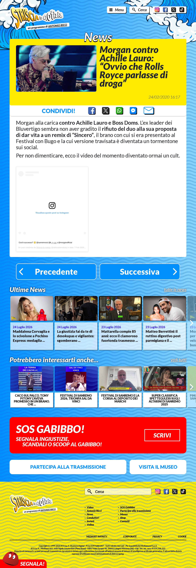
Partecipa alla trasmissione (68, 467)
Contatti (124, 521)
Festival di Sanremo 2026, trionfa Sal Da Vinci (76, 398)
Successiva (140, 271)
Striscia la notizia (43, 247)
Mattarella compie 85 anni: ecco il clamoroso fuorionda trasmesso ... (119, 336)
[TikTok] (181, 9)
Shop (123, 517)
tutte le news (175, 289)
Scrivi (162, 435)
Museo (124, 514)
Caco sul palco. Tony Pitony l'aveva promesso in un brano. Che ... (32, 400)
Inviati (90, 521)
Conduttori (93, 517)
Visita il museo (158, 467)
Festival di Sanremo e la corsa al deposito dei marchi (120, 398)
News (90, 514)
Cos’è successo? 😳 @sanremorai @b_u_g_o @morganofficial (45, 242)
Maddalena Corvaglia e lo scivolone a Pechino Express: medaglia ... (31, 336)
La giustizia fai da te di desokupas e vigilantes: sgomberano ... (75, 336)
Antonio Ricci (94, 510)
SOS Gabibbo (127, 507)
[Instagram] (157, 9)
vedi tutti (178, 360)
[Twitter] (173, 9)
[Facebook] (165, 9)
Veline (90, 524)
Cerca (142, 9)
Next (191, 323)
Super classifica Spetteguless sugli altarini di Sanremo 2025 (164, 400)
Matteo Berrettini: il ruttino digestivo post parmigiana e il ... (163, 336)
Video (90, 507)
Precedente (56, 271)
